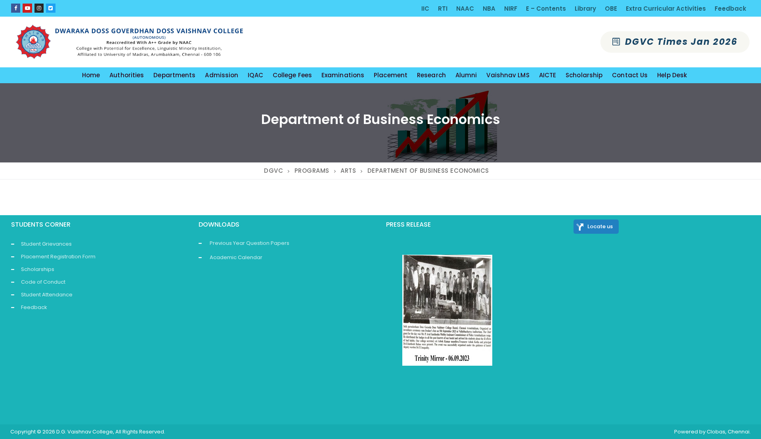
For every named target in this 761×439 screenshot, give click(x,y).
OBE (611, 8)
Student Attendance (47, 294)
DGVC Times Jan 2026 (680, 42)
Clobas (716, 431)
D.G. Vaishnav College (84, 431)
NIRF (510, 8)
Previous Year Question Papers (249, 243)
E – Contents (546, 8)
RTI (442, 8)
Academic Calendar (236, 257)
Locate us (600, 226)
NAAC (465, 8)
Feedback (730, 8)
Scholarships (37, 269)
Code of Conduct (43, 282)
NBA (489, 8)
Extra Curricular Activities (666, 8)
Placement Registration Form (58, 256)
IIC (425, 8)
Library (585, 8)
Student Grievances (46, 244)
